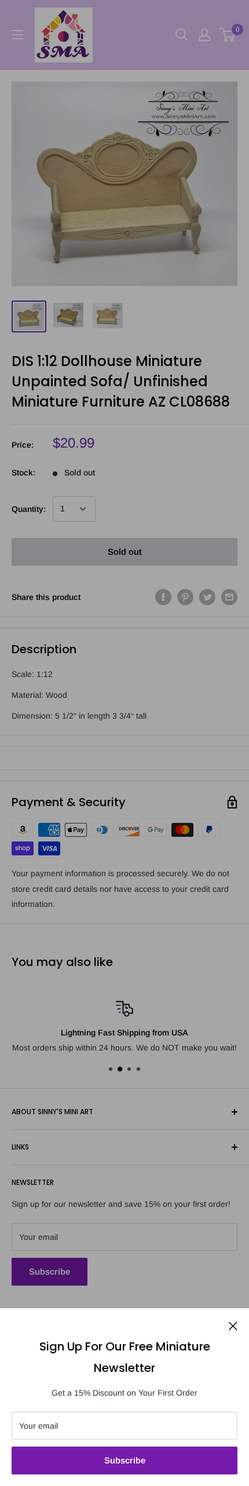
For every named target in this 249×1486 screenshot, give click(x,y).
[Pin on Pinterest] (185, 597)
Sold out (125, 552)
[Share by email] (229, 597)
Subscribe (124, 1460)
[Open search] (181, 34)
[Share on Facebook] (163, 597)
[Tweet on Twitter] (207, 597)
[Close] (233, 1325)
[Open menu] (17, 34)
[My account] (204, 34)
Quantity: (29, 509)
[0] (228, 35)
